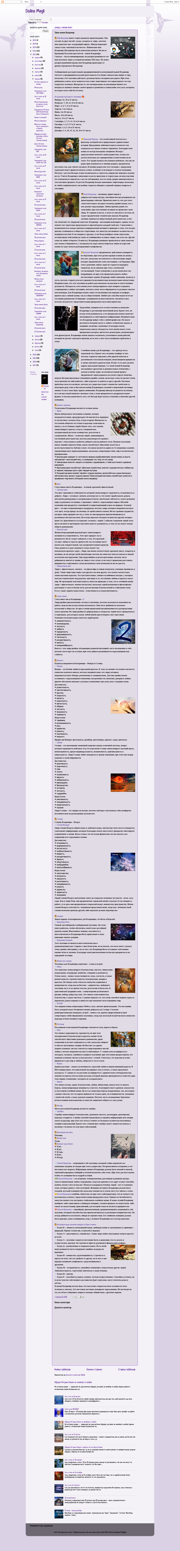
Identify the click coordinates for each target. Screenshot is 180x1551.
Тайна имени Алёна (41, 234)
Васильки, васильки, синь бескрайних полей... (41, 273)
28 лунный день (40, 237)
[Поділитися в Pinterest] (83, 1297)
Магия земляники (40, 121)
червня (37, 79)
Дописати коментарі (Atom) (75, 1375)
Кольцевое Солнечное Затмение (39, 194)
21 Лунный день (39, 332)
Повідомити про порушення (41, 1526)
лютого (37, 347)
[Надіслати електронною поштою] (74, 1297)
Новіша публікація (62, 1369)
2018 (34, 362)
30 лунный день (40, 205)
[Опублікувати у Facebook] (81, 1297)
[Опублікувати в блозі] (76, 1297)
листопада (38, 61)
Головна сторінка (94, 1369)
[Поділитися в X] (78, 1297)
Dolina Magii (35, 11)
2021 (34, 54)
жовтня (38, 65)
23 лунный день (39, 308)
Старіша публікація (126, 1369)
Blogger (123, 1532)
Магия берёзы (39, 241)
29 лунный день (39, 219)
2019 (34, 358)
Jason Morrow (106, 1532)
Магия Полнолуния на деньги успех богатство (41, 104)
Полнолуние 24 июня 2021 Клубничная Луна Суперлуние (41, 112)
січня (37, 350)
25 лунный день (70, 1498)
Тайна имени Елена (41, 305)
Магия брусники (40, 172)
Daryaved (46, 387)
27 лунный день (39, 250)
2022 (34, 51)
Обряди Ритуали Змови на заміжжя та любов (73, 1382)
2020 (35, 355)
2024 (34, 44)
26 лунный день (39, 259)
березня (38, 343)
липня (37, 75)
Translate (45, 23)
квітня (37, 340)
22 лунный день (39, 328)
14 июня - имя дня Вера (73, 1511)
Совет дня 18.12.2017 (72, 1409)
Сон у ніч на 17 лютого (72, 1434)
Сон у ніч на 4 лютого (72, 1485)
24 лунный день (39, 290)
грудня (37, 58)
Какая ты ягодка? (40, 117)
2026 (34, 40)
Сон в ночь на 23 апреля (73, 1460)
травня (37, 336)
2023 (34, 47)
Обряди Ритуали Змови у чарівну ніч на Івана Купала (83, 1447)
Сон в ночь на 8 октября (73, 1472)
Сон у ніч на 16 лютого (72, 1397)
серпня (37, 72)
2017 (34, 365)
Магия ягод (38, 88)
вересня (38, 68)
